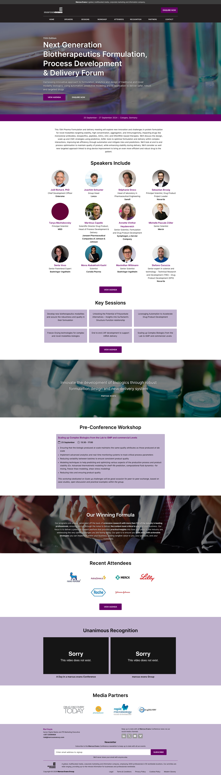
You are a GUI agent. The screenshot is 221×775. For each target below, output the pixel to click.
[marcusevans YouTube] (135, 736)
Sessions (85, 19)
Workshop (102, 19)
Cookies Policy (154, 772)
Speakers (68, 19)
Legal (111, 772)
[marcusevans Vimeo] (140, 736)
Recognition (135, 19)
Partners (152, 19)
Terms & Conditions (124, 772)
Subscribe (158, 752)
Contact (169, 19)
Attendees (119, 19)
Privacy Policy (140, 772)
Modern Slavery (170, 772)
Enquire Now (169, 10)
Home (51, 19)
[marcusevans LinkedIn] (124, 736)
